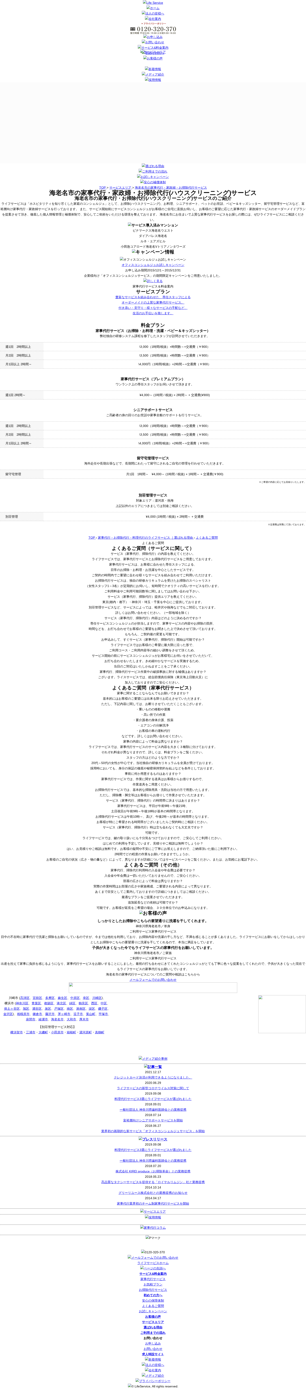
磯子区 (103, 1008)
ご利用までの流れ (153, 1332)
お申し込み (153, 1343)
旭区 (26, 1008)
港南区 (81, 1008)
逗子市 (78, 1014)
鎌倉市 (37, 1014)
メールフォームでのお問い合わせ (153, 980)
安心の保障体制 (153, 1300)
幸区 (86, 998)
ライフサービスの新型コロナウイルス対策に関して (153, 1088)
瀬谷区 (37, 1008)
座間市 (30, 1019)
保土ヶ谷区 (12, 1008)
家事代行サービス (153, 1279)
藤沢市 (50, 1014)
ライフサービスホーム (153, 1263)
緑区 (72, 1003)
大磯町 (43, 1032)
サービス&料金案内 (153, 1273)
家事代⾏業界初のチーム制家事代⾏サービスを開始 (153, 1203)
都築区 (49, 1003)
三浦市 (30, 1032)
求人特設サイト (153, 1354)
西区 (94, 1003)
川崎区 (97, 998)
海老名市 (57, 1019)
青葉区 (36, 1003)
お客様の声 (153, 1316)
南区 (70, 1008)
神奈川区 (22, 1003)
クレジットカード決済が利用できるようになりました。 (153, 1077)
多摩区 (50, 998)
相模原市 (23, 1014)
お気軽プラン (153, 1284)
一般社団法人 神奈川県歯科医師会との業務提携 (153, 1109)
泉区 (48, 1008)
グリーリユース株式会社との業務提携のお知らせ (153, 1193)
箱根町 (71, 1032)
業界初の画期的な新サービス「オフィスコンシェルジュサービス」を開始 (153, 1131)
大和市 (71, 1019)
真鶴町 (99, 1032)
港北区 (61, 1003)
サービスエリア (153, 1322)
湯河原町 (85, 1032)
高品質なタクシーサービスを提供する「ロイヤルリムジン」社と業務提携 (153, 1182)
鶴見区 (83, 1003)
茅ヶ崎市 (64, 1014)
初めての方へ (153, 1295)
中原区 (75, 998)
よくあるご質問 (153, 1306)
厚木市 (84, 1019)
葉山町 (90, 1014)
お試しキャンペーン (153, 1311)
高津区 (25, 998)
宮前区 (37, 998)
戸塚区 (59, 1008)
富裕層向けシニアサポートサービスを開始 (153, 1120)
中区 (104, 1003)
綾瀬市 (43, 1019)
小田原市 (57, 1032)
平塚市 (103, 1014)
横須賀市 (16, 1032)
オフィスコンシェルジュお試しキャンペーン (153, 265)
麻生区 (62, 998)
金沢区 (8, 1014)
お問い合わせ (153, 1349)
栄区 (92, 1008)
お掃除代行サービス (153, 1290)
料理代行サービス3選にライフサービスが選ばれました (153, 1099)
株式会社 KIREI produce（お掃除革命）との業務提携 (153, 1171)
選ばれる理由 (153, 1327)
